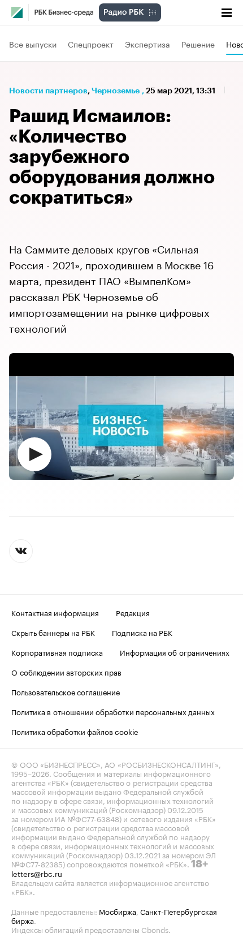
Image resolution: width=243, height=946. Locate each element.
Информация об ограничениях (174, 651)
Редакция (133, 612)
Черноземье (116, 90)
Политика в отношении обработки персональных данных (113, 711)
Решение (198, 43)
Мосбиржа (117, 911)
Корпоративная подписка (57, 651)
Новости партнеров (48, 90)
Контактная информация (55, 612)
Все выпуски (33, 43)
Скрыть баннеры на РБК (53, 632)
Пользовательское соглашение (65, 691)
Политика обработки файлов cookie (74, 731)
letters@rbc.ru (36, 873)
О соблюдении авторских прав (66, 671)
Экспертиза (147, 43)
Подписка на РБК (142, 632)
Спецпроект (91, 43)
